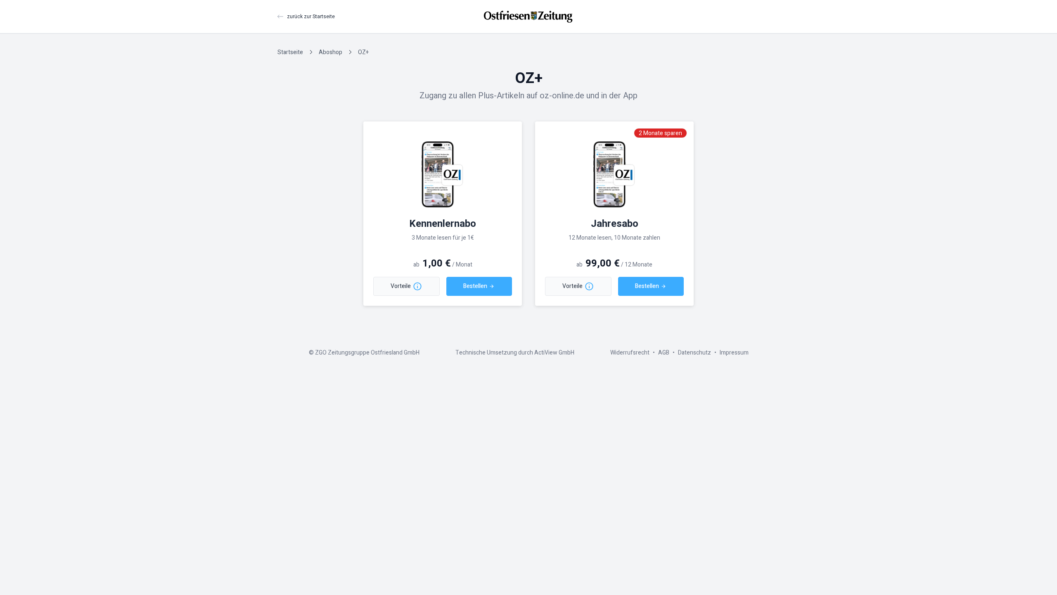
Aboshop (330, 52)
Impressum (734, 352)
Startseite (290, 52)
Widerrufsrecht (629, 352)
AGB (663, 352)
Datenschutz (694, 352)
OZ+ (363, 52)
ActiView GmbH (554, 352)
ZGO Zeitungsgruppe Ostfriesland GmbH (367, 352)
